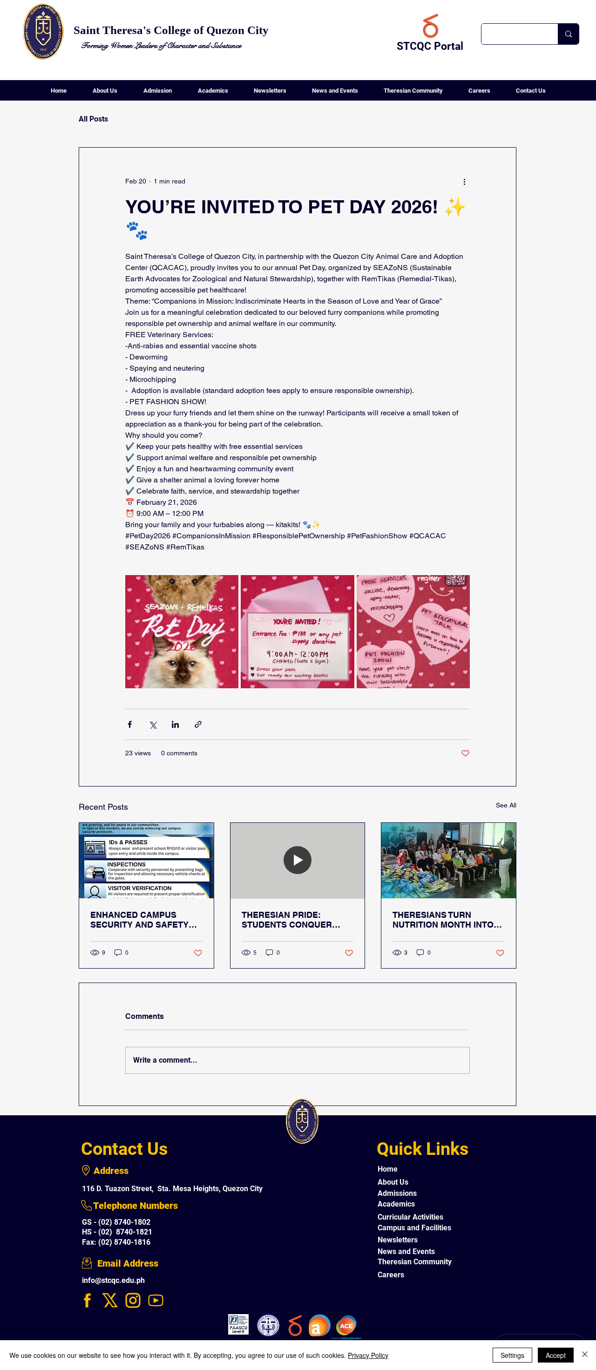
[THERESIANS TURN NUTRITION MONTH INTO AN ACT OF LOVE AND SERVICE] (448, 860)
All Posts (93, 119)
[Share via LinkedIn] (175, 724)
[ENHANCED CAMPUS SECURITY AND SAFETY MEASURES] (146, 860)
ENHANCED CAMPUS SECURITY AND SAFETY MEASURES (139, 919)
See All (506, 805)
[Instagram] (133, 1300)
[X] (110, 1300)
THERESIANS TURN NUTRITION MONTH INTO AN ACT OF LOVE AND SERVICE (443, 919)
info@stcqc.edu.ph (113, 1280)
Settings (512, 1355)
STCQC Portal (430, 46)
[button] (105, 93)
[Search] (568, 34)
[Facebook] (87, 1300)
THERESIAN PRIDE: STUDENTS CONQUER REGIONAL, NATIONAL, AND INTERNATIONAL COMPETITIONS (288, 919)
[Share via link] (198, 724)
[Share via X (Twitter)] (152, 724)
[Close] (584, 1355)
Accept (556, 1355)
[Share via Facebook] (129, 724)
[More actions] (464, 181)
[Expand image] (181, 631)
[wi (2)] (156, 1300)
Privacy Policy (368, 1355)
